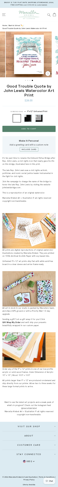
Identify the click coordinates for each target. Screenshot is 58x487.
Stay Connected (29, 454)
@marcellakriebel (29, 408)
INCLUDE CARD (29, 149)
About (29, 435)
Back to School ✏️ (16, 25)
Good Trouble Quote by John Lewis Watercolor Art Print (24, 28)
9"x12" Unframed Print (17, 118)
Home (4, 25)
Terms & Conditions (47, 477)
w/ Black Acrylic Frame (28, 118)
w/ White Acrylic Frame (39, 118)
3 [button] (30, 80)
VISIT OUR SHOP (29, 426)
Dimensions (29, 111)
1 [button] (25, 80)
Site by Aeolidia (29, 484)
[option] (29, 3)
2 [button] (28, 80)
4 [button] (32, 80)
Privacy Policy (29, 480)
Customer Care (29, 445)
